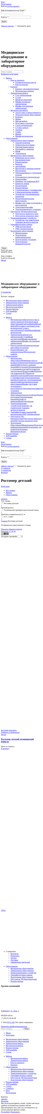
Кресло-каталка (21, 85)
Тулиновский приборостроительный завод (21, 510)
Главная (4, 521)
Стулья (18, 97)
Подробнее (5, 1112)
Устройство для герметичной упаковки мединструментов (27, 221)
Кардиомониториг (22, 160)
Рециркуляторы (21, 188)
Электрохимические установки (28, 209)
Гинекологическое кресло (25, 82)
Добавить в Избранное (10, 732)
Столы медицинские (23, 125)
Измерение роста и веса (25, 158)
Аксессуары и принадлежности (28, 113)
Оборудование (12, 138)
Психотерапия (21, 186)
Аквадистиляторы (22, 143)
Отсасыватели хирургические (27, 177)
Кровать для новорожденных (27, 89)
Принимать (15, 1112)
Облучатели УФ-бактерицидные (24, 212)
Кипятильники (21, 162)
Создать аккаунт (12, 6)
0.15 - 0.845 (8, 517)
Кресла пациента (17, 80)
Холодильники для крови (25, 240)
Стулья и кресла (21, 128)
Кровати (14, 87)
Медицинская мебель (19, 110)
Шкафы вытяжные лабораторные (22, 103)
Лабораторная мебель (19, 93)
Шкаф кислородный (23, 100)
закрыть (4, 499)
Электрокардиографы (24, 207)
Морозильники (21, 233)
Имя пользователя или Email (13, 10)
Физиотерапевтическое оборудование (24, 200)
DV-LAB (10, 1022)
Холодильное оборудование (22, 231)
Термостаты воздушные (25, 145)
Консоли (18, 164)
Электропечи (20, 153)
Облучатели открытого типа (26, 216)
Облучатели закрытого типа (26, 214)
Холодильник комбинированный (23, 236)
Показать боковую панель (11, 529)
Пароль (4, 17)
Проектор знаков (22, 184)
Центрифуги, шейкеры (24, 149)
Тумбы (18, 132)
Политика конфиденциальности (14, 1026)
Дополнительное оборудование (28, 115)
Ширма (18, 134)
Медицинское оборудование (22, 156)
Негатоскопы (20, 171)
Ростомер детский (11, 503)
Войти (4, 21)
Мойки (18, 119)
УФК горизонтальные (24, 229)
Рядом (3, 735)
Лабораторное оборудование (22, 141)
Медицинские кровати (24, 91)
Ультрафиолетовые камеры (21, 224)
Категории (5, 486)
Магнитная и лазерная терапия (27, 168)
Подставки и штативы (24, 123)
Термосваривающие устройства (23, 218)
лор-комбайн (20, 166)
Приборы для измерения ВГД (27, 181)
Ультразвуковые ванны (24, 147)
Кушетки (19, 117)
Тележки (18, 130)
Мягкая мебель (21, 121)
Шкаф (17, 151)
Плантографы (21, 179)
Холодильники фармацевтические (23, 243)
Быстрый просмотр (9, 730)
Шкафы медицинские (24, 136)
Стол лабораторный (23, 95)
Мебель (9, 78)
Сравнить (10, 1088)
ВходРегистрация (11, 1092)
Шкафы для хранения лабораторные (24, 107)
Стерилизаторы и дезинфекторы (28, 190)
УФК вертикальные (23, 227)
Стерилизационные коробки (26, 192)
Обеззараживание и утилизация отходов (26, 368)
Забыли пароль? (7, 26)
